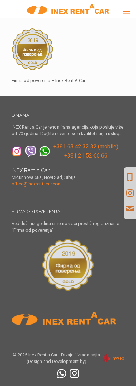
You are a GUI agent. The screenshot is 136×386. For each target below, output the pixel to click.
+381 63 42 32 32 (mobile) (85, 146)
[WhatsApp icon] (61, 373)
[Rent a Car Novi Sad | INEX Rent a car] (68, 8)
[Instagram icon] (74, 373)
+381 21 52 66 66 (85, 155)
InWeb (118, 358)
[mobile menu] (127, 14)
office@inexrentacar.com (37, 184)
